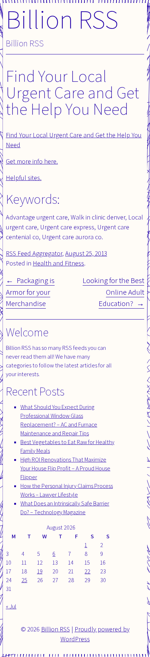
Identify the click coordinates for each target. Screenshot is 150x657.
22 (87, 571)
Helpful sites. (24, 177)
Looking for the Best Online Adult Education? (113, 291)
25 (24, 580)
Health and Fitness (58, 263)
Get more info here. (32, 161)
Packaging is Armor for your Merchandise (30, 291)
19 (40, 571)
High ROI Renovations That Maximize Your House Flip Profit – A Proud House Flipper (65, 468)
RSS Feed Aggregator (34, 253)
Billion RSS (62, 18)
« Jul (11, 606)
